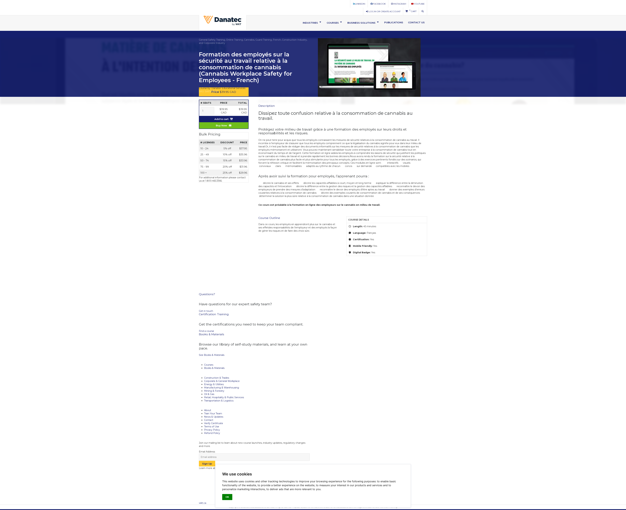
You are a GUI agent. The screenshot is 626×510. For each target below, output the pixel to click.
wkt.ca (202, 503)
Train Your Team (213, 413)
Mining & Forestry (214, 390)
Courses (208, 364)
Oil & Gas (209, 394)
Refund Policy (212, 433)
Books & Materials (214, 368)
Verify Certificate (213, 423)
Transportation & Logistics (218, 400)
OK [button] (227, 496)
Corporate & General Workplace (222, 381)
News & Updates (213, 416)
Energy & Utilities (214, 384)
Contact (208, 420)
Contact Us (416, 22)
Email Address (207, 451)
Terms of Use (211, 426)
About (207, 410)
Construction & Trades (216, 377)
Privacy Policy (212, 429)
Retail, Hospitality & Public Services (224, 397)
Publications (393, 22)
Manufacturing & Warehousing (221, 387)
